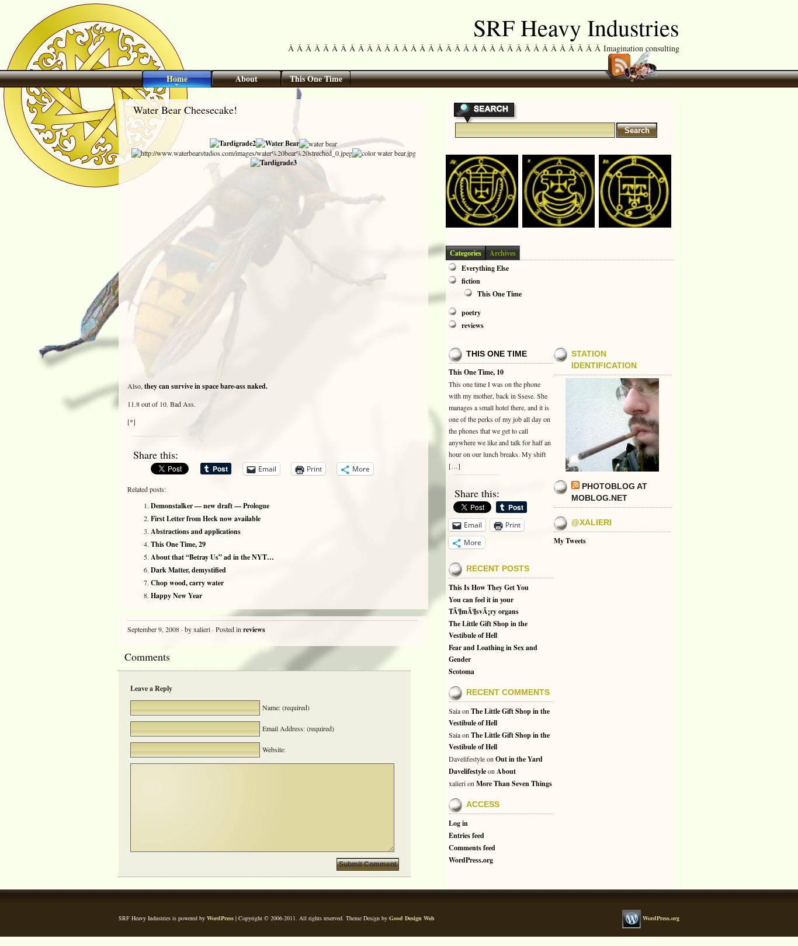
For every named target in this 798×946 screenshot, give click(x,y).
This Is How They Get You (489, 587)
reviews (254, 629)
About (246, 78)
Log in (458, 823)
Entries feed (466, 835)
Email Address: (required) (297, 728)
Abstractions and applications (196, 531)
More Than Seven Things (514, 783)
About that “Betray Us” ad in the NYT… (212, 557)
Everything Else (485, 268)
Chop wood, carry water (187, 583)
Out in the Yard (519, 759)
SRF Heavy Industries (576, 27)
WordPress (220, 918)
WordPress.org (471, 860)
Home (177, 78)
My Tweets (570, 541)
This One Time (316, 78)
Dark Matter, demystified (188, 570)
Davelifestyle (467, 771)
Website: (273, 749)
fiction (471, 281)
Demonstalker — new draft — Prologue (210, 506)
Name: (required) (285, 707)
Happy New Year (176, 596)
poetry (471, 312)
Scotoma (461, 671)
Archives (503, 253)
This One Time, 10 (476, 372)
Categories (465, 253)
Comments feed (472, 848)
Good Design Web (412, 918)
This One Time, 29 (178, 544)
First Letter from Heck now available (206, 518)
